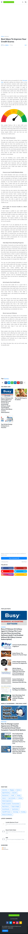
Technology (15, 812)
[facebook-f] (7, 922)
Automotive (4, 790)
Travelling (23, 812)
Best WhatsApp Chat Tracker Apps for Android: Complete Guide (18, 697)
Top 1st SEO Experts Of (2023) (21, 398)
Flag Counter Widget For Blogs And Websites (19, 689)
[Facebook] (6, 382)
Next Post (24, 561)
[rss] (20, 922)
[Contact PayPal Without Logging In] (6, 645)
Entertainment (5, 795)
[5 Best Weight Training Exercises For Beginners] (6, 662)
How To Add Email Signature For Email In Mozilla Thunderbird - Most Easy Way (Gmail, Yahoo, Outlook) (19, 750)
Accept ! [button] (5, 930)
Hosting (18, 795)
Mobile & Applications (7, 801)
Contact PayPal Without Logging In (19, 645)
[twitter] (10, 922)
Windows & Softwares (7, 814)
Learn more (10, 927)
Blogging (12, 790)
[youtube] (14, 922)
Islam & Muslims (12, 798)
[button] (1, 2)
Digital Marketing (6, 792)
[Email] (21, 382)
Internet (4, 798)
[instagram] (17, 922)
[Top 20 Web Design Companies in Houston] (7, 419)
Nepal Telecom (5, 806)
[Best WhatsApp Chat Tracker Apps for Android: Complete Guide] (6, 697)
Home (2, 36)
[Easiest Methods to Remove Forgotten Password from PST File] (6, 680)
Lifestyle (20, 798)
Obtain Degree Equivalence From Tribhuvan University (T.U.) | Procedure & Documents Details (18, 671)
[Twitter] (9, 382)
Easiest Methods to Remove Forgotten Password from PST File (19, 680)
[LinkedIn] (15, 382)
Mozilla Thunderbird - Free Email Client (10, 803)
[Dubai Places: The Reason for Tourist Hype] (6, 654)
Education (14, 792)
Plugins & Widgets (15, 806)
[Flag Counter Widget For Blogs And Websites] (6, 689)
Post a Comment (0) (14, 558)
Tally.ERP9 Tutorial (6, 812)
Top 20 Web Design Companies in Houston (6, 426)
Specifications (15, 809)
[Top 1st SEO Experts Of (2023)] (21, 393)
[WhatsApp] (12, 382)
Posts (4, 848)
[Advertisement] (14, 20)
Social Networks (5, 809)
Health (12, 795)
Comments (5, 849)
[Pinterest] (18, 382)
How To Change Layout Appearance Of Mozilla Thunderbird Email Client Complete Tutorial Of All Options (13, 727)
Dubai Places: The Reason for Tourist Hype (19, 654)
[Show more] (24, 382)
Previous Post (5, 561)
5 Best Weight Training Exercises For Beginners (19, 662)
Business (7, 36)
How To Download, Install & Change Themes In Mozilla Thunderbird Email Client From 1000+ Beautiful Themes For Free (18, 738)
